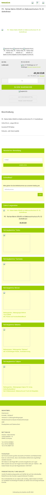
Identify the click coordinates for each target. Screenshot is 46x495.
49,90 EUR (23, 223)
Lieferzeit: (5, 65)
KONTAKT (29, 466)
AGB (3, 422)
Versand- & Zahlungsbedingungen (12, 417)
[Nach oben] (40, 491)
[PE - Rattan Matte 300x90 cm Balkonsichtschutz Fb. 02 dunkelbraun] (23, 31)
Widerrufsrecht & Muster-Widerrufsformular (15, 420)
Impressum (5, 413)
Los (40, 194)
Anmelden (23, 165)
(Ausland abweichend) (33, 67)
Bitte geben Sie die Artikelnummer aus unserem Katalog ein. (21, 185)
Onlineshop (16, 492)
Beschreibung (7, 112)
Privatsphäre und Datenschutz (11, 424)
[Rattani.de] (5, 2)
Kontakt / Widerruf (7, 415)
